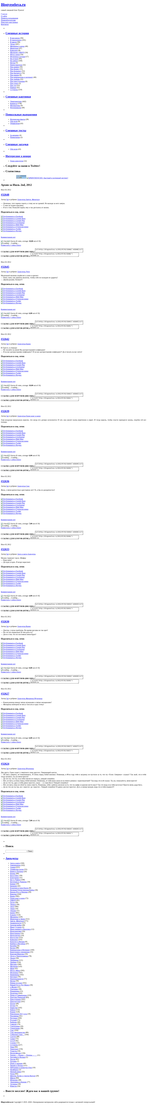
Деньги (13, 904)
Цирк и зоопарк (16, 1063)
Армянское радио (17, 869)
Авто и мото (22, 554)
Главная (4, 14)
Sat (7, 199)
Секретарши (15, 1028)
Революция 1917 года (18, 1014)
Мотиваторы (15, 106)
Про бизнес (14, 69)
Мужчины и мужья (17, 57)
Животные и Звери (17, 919)
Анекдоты (21, 199)
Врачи (28, 626)
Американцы (15, 865)
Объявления (15, 123)
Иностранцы (15, 933)
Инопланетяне (15, 931)
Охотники (14, 989)
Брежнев (13, 886)
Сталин (13, 1043)
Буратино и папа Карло (19, 888)
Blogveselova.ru (13, 4)
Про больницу (15, 71)
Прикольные (15, 137)
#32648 (5, 194)
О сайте (4, 16)
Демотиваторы (16, 101)
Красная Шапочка (17, 954)
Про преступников (17, 81)
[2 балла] (11, 241)
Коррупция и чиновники (20, 952)
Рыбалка (13, 1022)
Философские (15, 1053)
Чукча (12, 1074)
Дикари (13, 911)
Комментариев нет (8, 237)
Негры (12, 63)
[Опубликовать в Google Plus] (13, 221)
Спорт (12, 1039)
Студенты (14, 90)
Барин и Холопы (16, 871)
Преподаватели (16, 65)
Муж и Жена (15, 971)
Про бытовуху (15, 73)
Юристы (13, 1086)
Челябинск (14, 1070)
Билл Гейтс (14, 876)
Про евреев (14, 75)
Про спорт (14, 83)
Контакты (5, 24)
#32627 (5, 693)
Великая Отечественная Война (22, 890)
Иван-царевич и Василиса (20, 929)
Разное (12, 1012)
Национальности (16, 979)
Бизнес (13, 873)
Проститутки (15, 1001)
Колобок (13, 946)
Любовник (14, 960)
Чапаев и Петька (16, 1065)
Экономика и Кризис (18, 1082)
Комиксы (13, 103)
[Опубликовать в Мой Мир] (12, 225)
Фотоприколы (15, 108)
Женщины (30, 698)
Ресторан (13, 1018)
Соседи (13, 1037)
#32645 (5, 266)
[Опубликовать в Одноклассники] (14, 227)
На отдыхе (14, 59)
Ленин (12, 958)
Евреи (28, 344)
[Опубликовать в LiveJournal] (12, 223)
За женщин (14, 135)
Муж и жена (15, 55)
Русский (13, 1020)
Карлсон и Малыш (17, 942)
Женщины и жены (17, 46)
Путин (12, 1006)
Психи (12, 1004)
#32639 (5, 411)
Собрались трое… (17, 1035)
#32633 (5, 549)
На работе (14, 61)
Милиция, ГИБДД (17, 52)
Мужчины (38, 698)
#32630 (5, 621)
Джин (12, 909)
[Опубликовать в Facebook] (12, 216)
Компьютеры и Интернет (20, 950)
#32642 (5, 339)
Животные (14, 48)
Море (12, 968)
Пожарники (14, 991)
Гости (12, 902)
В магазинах (15, 38)
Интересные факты (17, 119)
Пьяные (13, 88)
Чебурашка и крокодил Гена (21, 1068)
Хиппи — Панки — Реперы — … (23, 1055)
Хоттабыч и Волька (17, 1057)
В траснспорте (15, 40)
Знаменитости (15, 923)
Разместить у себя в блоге (11, 245)
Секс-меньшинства (17, 1032)
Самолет (13, 1024)
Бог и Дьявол (15, 880)
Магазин (13, 964)
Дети (28, 272)
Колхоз (13, 948)
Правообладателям (8, 20)
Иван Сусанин (16, 927)
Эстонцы (13, 1084)
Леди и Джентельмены (19, 956)
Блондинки (14, 878)
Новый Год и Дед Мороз (19, 985)
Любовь (13, 962)
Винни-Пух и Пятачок (19, 892)
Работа (12, 1010)
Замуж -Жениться (33, 199)
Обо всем (13, 121)
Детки (12, 44)
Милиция (14, 966)
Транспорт (14, 1049)
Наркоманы (14, 975)
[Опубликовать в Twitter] (11, 229)
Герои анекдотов (16, 161)
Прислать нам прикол (9, 22)
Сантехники (15, 1026)
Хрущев (13, 1061)
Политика (14, 993)
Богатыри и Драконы (18, 882)
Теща (12, 1047)
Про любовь (15, 79)
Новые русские (16, 983)
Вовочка (13, 894)
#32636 (5, 481)
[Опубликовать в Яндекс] (11, 231)
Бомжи (13, 884)
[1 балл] (4, 241)
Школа (12, 1078)
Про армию (14, 67)
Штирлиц (14, 1080)
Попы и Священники (18, 995)
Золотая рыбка (15, 925)
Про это (13, 85)
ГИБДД (13, 900)
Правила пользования (9, 18)
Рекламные (14, 1016)
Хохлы (12, 1059)
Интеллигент (15, 935)
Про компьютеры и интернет (21, 77)
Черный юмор (15, 1072)
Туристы (13, 1051)
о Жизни (13, 987)
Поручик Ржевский (17, 997)
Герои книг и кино (33, 416)
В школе (13, 42)
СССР (12, 1041)
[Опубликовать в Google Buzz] (13, 219)
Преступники (15, 999)
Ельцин (13, 915)
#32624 (5, 763)
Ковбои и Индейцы (17, 944)
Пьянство (14, 1008)
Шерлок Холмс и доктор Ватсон (22, 1076)
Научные (13, 977)
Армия (12, 867)
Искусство (14, 937)
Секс (28, 486)
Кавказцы (14, 50)
